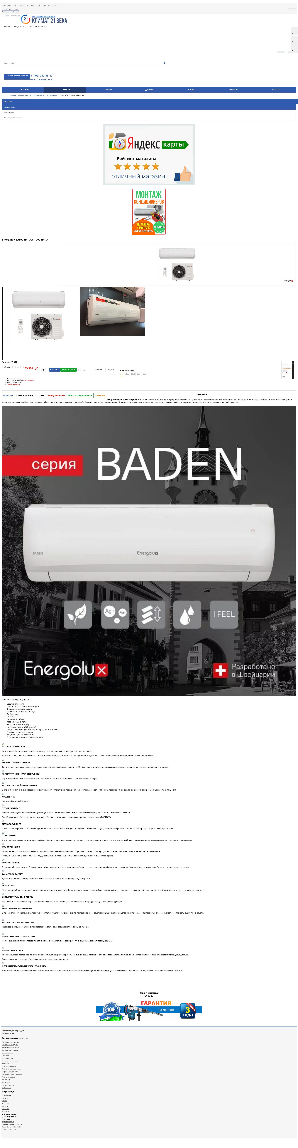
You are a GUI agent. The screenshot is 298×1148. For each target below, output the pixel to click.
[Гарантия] (149, 1020)
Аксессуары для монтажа (13, 118)
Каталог (15, 5)
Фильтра (5, 1055)
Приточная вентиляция (11, 1042)
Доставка (30, 5)
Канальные (6, 1080)
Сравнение (98, 370)
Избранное (111, 370)
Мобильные (6, 1088)
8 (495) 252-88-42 (41, 75)
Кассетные (6, 1082)
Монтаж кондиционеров (80, 395)
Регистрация (15, 16)
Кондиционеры (9, 107)
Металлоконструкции (10, 1061)
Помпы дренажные (9, 1066)
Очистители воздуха (10, 1045)
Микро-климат (9, 112)
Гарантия (46, 5)
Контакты (55, 5)
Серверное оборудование (12, 1074)
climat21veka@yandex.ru (41, 79)
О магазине (6, 5)
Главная (25, 90)
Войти (7, 16)
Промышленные (8, 1085)
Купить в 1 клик (68, 370)
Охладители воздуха (10, 1050)
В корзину (54, 370)
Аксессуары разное (9, 1077)
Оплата (38, 5)
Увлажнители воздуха (10, 1047)
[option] (177, 274)
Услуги (22, 5)
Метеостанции (7, 1053)
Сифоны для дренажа (10, 1072)
